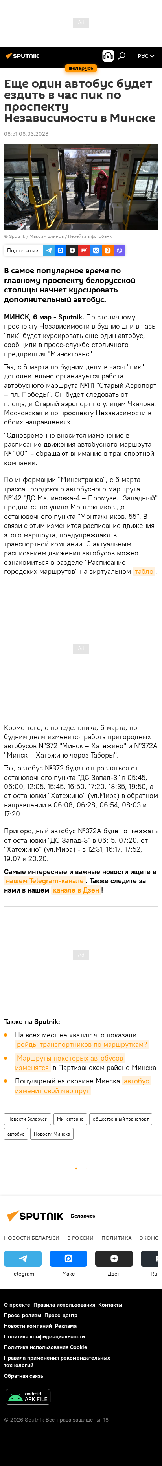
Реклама (66, 1325)
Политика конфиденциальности (44, 1336)
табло (144, 571)
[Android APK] (28, 1398)
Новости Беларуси (27, 1119)
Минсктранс (70, 1119)
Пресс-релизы (22, 1315)
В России (80, 1237)
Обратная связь (23, 1375)
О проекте (17, 1304)
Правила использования (64, 1304)
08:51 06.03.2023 (26, 133)
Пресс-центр (60, 1315)
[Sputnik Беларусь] (23, 58)
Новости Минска (52, 1134)
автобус (15, 1134)
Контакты (110, 1304)
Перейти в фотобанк (90, 236)
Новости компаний (28, 1325)
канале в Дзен (76, 890)
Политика (116, 1237)
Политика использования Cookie (45, 1347)
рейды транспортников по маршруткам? (82, 1044)
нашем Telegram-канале (45, 880)
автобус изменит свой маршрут (83, 1085)
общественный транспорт (121, 1119)
